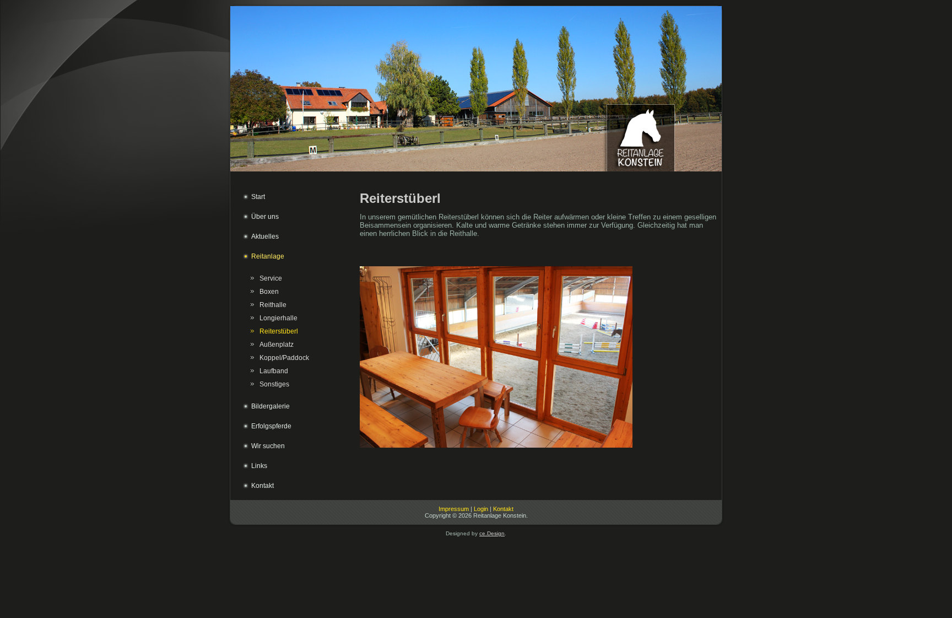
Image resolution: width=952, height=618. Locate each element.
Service (270, 278)
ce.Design (492, 533)
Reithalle (272, 305)
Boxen (269, 291)
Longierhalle (278, 318)
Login (481, 509)
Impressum (454, 509)
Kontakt (503, 509)
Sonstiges (274, 384)
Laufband (273, 371)
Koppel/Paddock (284, 358)
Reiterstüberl (278, 331)
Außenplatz (276, 344)
